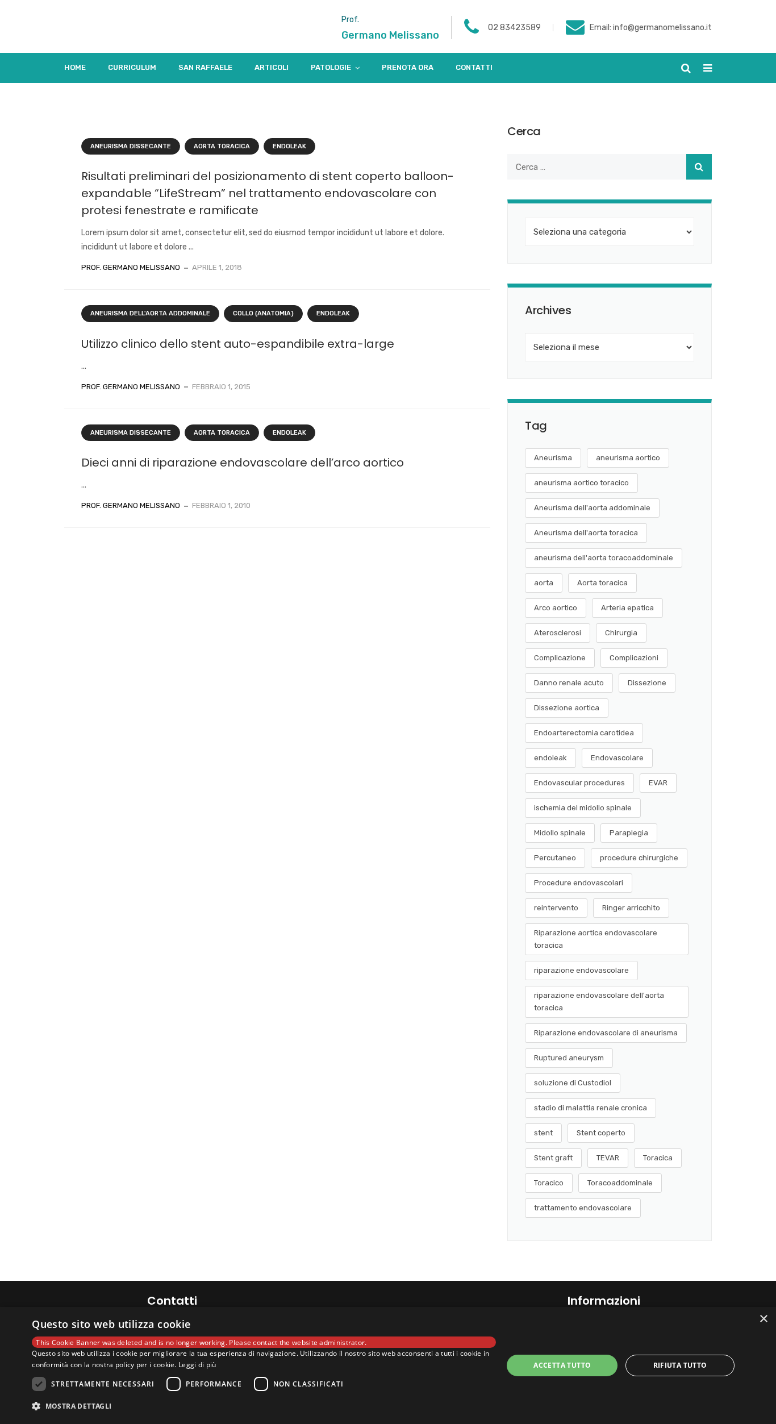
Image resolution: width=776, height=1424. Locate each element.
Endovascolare (617, 757)
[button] (263, 1406)
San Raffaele (205, 67)
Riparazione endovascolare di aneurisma (606, 1033)
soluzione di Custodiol (572, 1083)
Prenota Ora (407, 67)
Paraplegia (629, 832)
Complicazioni (634, 657)
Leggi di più (197, 1364)
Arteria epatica (627, 607)
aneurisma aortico (628, 457)
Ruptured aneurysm (569, 1058)
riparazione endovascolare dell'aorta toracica (599, 1001)
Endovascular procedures (579, 782)
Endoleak (289, 146)
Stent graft (553, 1158)
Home (75, 67)
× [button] (763, 1319)
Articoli (272, 67)
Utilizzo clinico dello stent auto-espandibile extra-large (237, 344)
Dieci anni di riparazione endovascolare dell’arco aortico (242, 462)
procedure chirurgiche (639, 857)
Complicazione (560, 657)
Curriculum (132, 67)
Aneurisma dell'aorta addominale (150, 313)
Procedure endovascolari (578, 882)
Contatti (474, 67)
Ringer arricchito (631, 907)
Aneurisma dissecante (130, 146)
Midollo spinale (560, 832)
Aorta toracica (222, 146)
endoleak (550, 757)
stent (543, 1133)
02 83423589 (514, 27)
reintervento (556, 907)
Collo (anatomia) (263, 313)
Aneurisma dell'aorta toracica (586, 532)
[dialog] (388, 1365)
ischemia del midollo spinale (583, 807)
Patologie (331, 67)
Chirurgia (621, 632)
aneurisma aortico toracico (581, 482)
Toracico (549, 1183)
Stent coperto (601, 1133)
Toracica (658, 1158)
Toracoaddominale (620, 1183)
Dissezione (647, 682)
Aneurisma (553, 457)
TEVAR (607, 1158)
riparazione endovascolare (581, 970)
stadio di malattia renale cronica (590, 1108)
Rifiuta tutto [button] (680, 1365)
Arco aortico (555, 607)
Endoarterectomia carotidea (584, 732)
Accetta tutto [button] (562, 1365)
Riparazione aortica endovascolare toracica (595, 939)
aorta (543, 582)
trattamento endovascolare (583, 1208)
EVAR (658, 782)
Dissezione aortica (566, 707)
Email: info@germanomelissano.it (651, 27)
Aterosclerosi (557, 632)
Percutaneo (555, 857)
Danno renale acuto (569, 682)
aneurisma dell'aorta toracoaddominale (603, 557)
